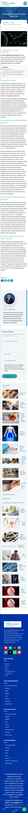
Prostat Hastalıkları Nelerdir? (23, 433)
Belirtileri (7, 693)
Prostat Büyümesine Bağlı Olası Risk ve (12, 502)
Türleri (6, 753)
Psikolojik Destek (9, 729)
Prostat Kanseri (10, 709)
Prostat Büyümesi (11, 681)
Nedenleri (7, 688)
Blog (12, 22)
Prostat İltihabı (10, 740)
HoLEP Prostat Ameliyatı (23, 591)
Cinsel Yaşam (8, 703)
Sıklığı (6, 690)
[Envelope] (19, 652)
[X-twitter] (10, 652)
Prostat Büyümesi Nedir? (11, 685)
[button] (1, 68)
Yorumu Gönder (9, 376)
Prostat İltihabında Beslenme (23, 472)
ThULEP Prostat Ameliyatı (23, 602)
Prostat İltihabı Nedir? (10, 745)
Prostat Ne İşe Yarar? (8, 69)
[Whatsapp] (15, 652)
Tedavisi (7, 698)
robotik (14, 214)
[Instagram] (15, 648)
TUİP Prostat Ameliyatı (23, 579)
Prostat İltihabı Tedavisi (8, 494)
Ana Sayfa (6, 22)
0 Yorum (17, 50)
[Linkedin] (10, 648)
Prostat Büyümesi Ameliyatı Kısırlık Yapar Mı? (13, 71)
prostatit (22, 111)
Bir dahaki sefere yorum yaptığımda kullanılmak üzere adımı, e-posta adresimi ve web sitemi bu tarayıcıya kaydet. (14, 367)
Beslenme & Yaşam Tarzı (11, 760)
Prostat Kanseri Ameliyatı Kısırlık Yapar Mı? (13, 72)
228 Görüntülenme (7, 50)
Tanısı (6, 696)
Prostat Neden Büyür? (24, 523)
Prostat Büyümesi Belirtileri (23, 511)
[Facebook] (19, 648)
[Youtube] (6, 648)
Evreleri (7, 724)
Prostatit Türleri (6, 498)
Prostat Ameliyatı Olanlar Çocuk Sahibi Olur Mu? (13, 75)
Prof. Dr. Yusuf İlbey (9, 309)
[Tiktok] (6, 652)
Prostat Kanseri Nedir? (10, 714)
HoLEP (3, 148)
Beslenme (7, 701)
